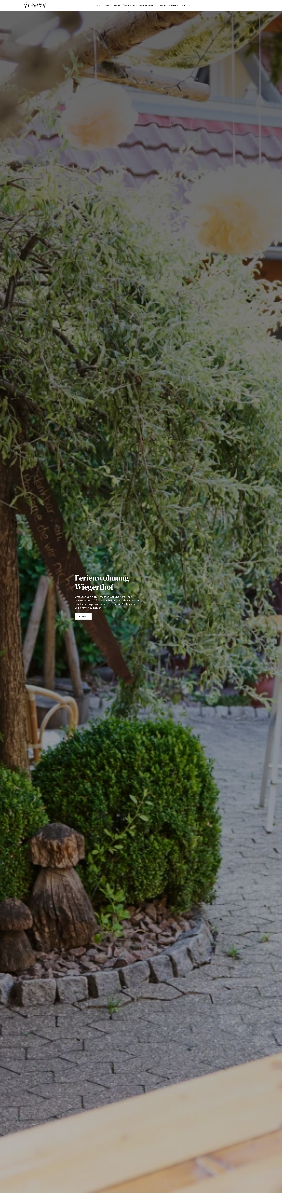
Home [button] (97, 5)
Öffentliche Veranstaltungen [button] (139, 5)
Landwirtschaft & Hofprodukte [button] (176, 5)
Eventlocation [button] (112, 5)
